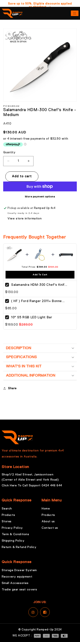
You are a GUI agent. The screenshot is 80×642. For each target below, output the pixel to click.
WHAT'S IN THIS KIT (24, 366)
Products (8, 515)
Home (46, 508)
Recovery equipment (17, 576)
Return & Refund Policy (19, 547)
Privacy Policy (12, 527)
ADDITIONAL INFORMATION (30, 375)
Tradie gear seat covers (19, 589)
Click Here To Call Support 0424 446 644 (32, 485)
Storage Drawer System (19, 570)
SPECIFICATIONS (21, 357)
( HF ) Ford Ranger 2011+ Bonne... (38, 301)
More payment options (40, 196)
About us (48, 521)
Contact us (50, 527)
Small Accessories (15, 583)
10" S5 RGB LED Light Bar (31, 317)
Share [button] (12, 388)
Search (7, 508)
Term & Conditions (15, 534)
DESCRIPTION (18, 348)
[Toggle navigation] (75, 13)
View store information (24, 218)
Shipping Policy (13, 540)
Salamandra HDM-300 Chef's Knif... (39, 284)
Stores (7, 521)
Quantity (9, 152)
